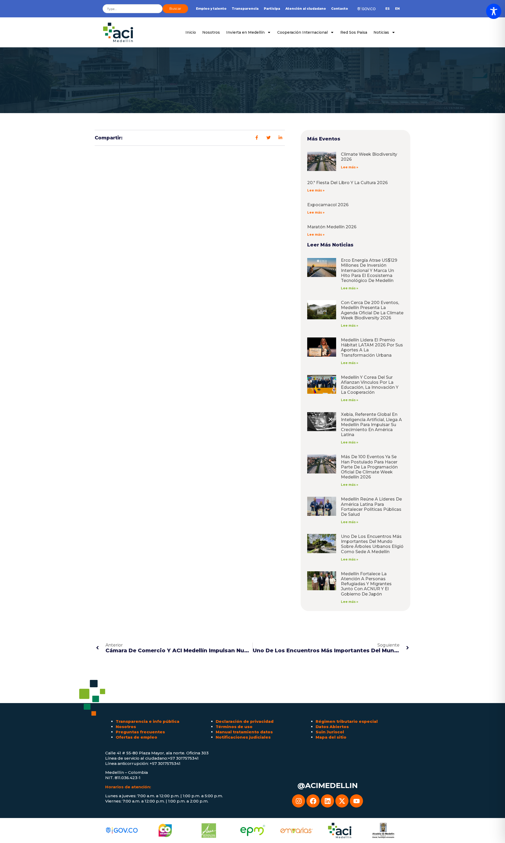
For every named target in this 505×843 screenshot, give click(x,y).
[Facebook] (313, 800)
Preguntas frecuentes (140, 731)
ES (387, 9)
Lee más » (349, 167)
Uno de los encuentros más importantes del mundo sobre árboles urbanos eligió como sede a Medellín (372, 544)
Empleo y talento (211, 9)
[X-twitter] (342, 800)
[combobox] (133, 8)
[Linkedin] (327, 800)
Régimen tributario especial (347, 721)
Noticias (381, 32)
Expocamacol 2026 (328, 204)
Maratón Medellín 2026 (331, 226)
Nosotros (211, 32)
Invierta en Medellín (245, 32)
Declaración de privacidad (245, 721)
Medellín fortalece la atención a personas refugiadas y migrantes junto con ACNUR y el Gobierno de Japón (366, 584)
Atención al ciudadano (305, 9)
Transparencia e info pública (147, 721)
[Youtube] (356, 800)
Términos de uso (234, 726)
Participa (272, 9)
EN (397, 9)
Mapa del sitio (331, 737)
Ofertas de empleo (136, 737)
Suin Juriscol (330, 731)
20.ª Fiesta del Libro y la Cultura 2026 (347, 182)
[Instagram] (298, 800)
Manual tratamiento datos (244, 731)
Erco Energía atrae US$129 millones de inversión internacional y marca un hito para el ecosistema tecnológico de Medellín (369, 270)
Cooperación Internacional (302, 32)
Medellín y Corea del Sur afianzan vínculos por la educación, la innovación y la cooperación (369, 385)
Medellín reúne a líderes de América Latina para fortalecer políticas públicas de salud (371, 507)
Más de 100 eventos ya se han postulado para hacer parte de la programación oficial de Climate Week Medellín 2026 (369, 466)
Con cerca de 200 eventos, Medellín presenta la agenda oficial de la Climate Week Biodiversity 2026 (372, 310)
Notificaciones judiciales (243, 737)
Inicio (190, 32)
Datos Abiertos (332, 726)
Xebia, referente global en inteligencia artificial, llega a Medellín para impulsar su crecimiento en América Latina (371, 424)
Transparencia (245, 9)
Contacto (339, 9)
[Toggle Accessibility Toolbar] (494, 11)
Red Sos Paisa (353, 32)
